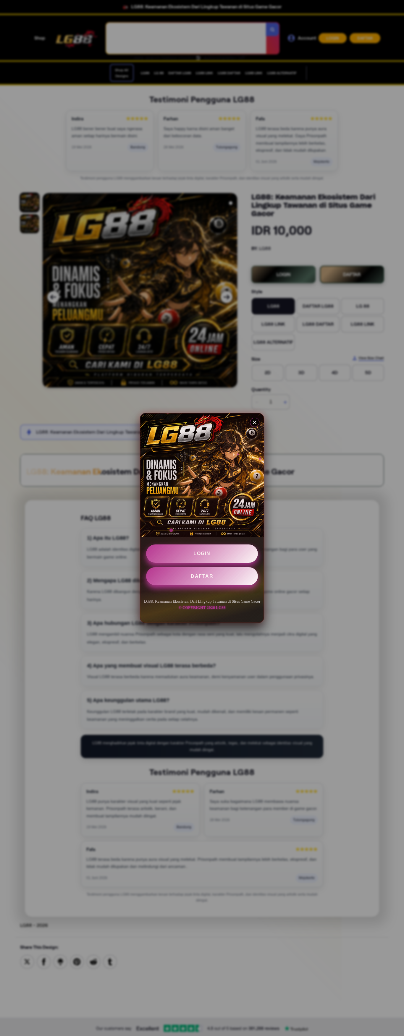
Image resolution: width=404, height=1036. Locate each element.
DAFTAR (202, 576)
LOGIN (202, 553)
